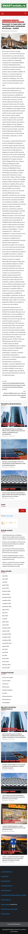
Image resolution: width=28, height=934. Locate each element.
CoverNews (23, 929)
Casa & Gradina (15, 20)
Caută (3, 505)
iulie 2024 (5, 649)
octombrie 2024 (6, 640)
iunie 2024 (5, 652)
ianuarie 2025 (6, 631)
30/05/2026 (12, 831)
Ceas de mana (4, 876)
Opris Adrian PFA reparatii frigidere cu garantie (13, 895)
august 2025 (5, 609)
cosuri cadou (9, 515)
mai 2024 (4, 655)
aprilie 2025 (5, 621)
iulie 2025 (5, 612)
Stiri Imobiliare (20, 22)
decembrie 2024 (6, 634)
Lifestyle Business (7, 696)
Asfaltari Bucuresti (6, 890)
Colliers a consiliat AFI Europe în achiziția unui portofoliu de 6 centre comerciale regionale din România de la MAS (13, 564)
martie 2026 (5, 588)
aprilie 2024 (5, 658)
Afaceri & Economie (7, 20)
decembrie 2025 (6, 597)
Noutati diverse (19, 457)
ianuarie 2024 (6, 667)
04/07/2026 (12, 467)
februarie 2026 (6, 591)
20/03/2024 (14, 31)
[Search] (25, 13)
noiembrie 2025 (6, 600)
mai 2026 (4, 582)
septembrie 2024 (7, 643)
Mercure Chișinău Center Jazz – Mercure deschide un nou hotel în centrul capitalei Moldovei (14, 394)
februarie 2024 (6, 664)
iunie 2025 (5, 615)
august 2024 (5, 646)
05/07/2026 (12, 436)
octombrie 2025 (6, 603)
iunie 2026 (5, 579)
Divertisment (5, 687)
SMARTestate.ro (7, 31)
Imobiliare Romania (7, 22)
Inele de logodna (5, 913)
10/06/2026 (12, 498)
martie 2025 (5, 625)
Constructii (14, 423)
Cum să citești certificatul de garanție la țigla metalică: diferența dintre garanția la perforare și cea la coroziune (14, 494)
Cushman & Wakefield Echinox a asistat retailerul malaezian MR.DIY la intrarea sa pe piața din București (13, 557)
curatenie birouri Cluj (6, 885)
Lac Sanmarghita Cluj (6, 871)
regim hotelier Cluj (6, 899)
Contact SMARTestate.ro (14, 924)
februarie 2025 (6, 628)
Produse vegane (5, 904)
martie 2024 (5, 661)
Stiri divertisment (5, 881)
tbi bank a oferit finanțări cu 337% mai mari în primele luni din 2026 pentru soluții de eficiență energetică (13, 463)
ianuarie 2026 (6, 594)
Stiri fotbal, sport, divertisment (9, 909)
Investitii (14, 22)
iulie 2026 (5, 576)
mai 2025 (4, 618)
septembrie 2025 (7, 606)
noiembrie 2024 (6, 637)
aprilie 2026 (5, 585)
